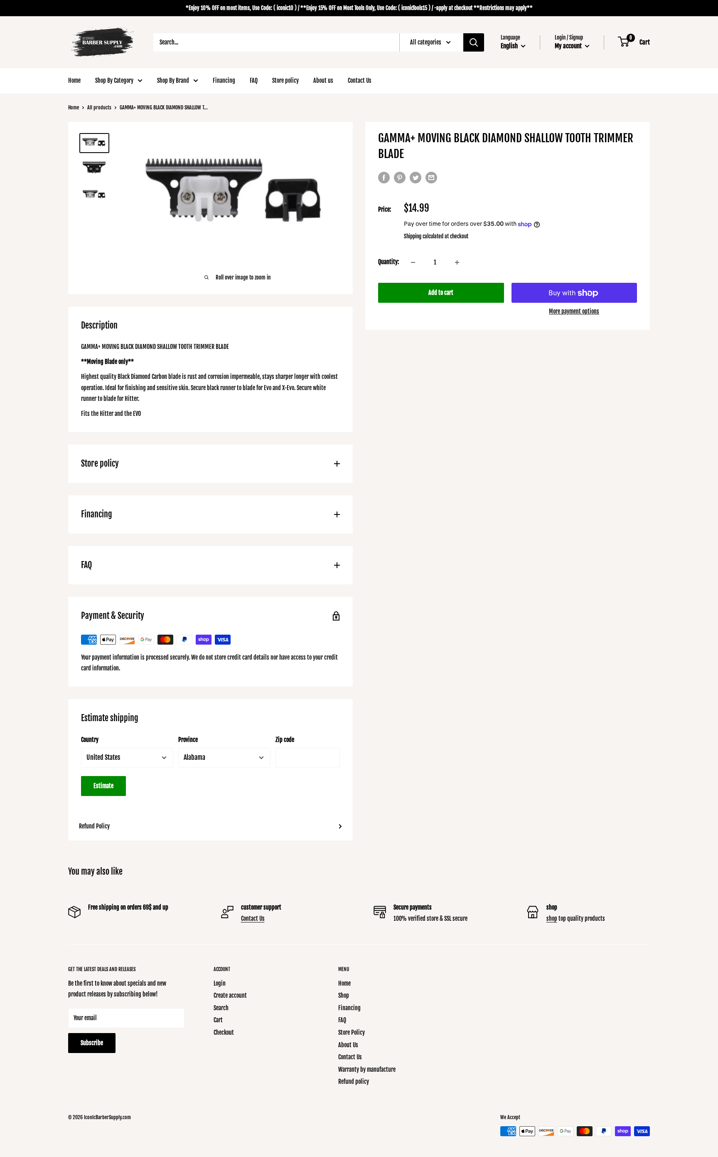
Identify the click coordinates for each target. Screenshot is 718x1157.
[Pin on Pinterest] (400, 177)
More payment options (574, 311)
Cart (218, 1020)
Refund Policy (94, 826)
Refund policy (353, 1081)
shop (551, 918)
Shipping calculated (423, 236)
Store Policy (351, 1032)
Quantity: (388, 262)
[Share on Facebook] (384, 177)
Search (221, 1007)
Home (74, 80)
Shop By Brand (173, 80)
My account (569, 46)
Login (220, 983)
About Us (348, 1044)
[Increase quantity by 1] (457, 262)
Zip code (284, 739)
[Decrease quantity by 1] (413, 262)
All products (99, 107)
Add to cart (440, 293)
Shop (343, 995)
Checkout (224, 1032)
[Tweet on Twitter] (415, 177)
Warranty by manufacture (367, 1069)
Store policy (285, 80)
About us (323, 80)
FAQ (254, 80)
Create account (230, 995)
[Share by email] (431, 177)
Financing (224, 80)
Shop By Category (114, 80)
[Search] (473, 42)
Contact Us (359, 80)
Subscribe (92, 1042)
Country (89, 739)
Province (188, 739)
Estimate (103, 785)
